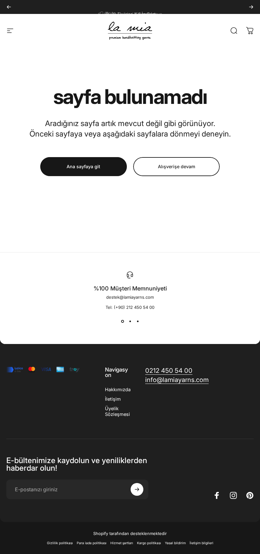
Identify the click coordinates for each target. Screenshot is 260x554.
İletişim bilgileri (201, 543)
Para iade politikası (92, 543)
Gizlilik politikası (60, 543)
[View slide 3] (137, 321)
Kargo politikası (149, 543)
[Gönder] (137, 489)
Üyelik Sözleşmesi (117, 411)
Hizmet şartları (121, 543)
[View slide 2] (130, 321)
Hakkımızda (118, 389)
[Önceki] (9, 7)
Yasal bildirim (175, 543)
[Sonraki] (251, 7)
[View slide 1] (122, 321)
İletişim (113, 399)
